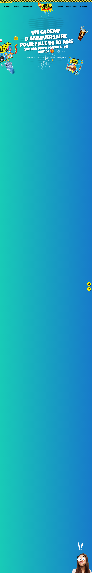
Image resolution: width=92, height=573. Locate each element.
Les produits (7, 6)
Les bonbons (60, 6)
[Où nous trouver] (89, 289)
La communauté (84, 6)
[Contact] (89, 284)
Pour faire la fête (27, 6)
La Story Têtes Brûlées (71, 6)
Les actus (16, 6)
